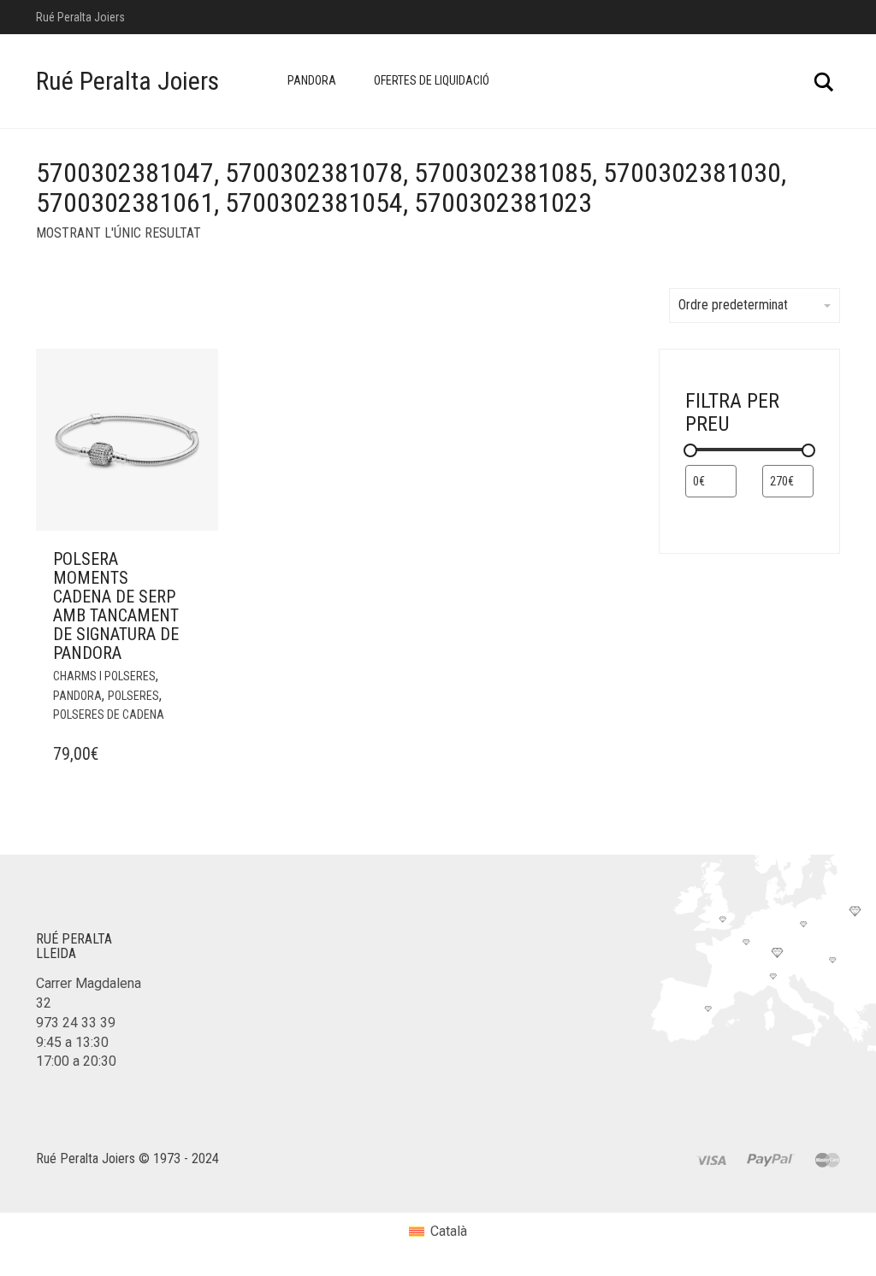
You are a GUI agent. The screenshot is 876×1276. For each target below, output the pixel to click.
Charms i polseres (104, 676)
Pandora (311, 80)
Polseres (133, 696)
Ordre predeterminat (733, 305)
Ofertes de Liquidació (431, 80)
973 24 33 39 (75, 1022)
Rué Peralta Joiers (127, 81)
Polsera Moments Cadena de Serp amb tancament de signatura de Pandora (116, 606)
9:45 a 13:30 (72, 1042)
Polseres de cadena (108, 714)
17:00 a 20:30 (76, 1061)
